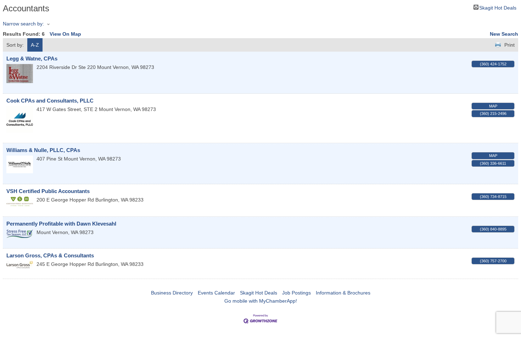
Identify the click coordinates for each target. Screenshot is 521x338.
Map (493, 106)
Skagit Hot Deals (497, 7)
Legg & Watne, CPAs (31, 59)
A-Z (35, 45)
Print (509, 45)
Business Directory (172, 293)
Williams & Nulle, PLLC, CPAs (43, 150)
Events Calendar (216, 293)
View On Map (65, 34)
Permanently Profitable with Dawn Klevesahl (61, 224)
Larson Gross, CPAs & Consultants (50, 255)
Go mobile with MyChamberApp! (260, 301)
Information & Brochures (343, 293)
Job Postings (296, 293)
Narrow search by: (23, 24)
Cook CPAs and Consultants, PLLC (50, 101)
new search (504, 34)
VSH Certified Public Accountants (48, 191)
